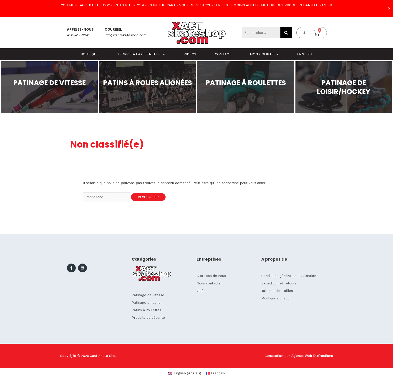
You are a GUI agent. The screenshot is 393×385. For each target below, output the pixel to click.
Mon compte (262, 54)
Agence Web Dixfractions (312, 356)
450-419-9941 (78, 35)
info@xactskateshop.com (125, 35)
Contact (223, 54)
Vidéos (190, 54)
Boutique (90, 54)
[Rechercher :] (107, 197)
